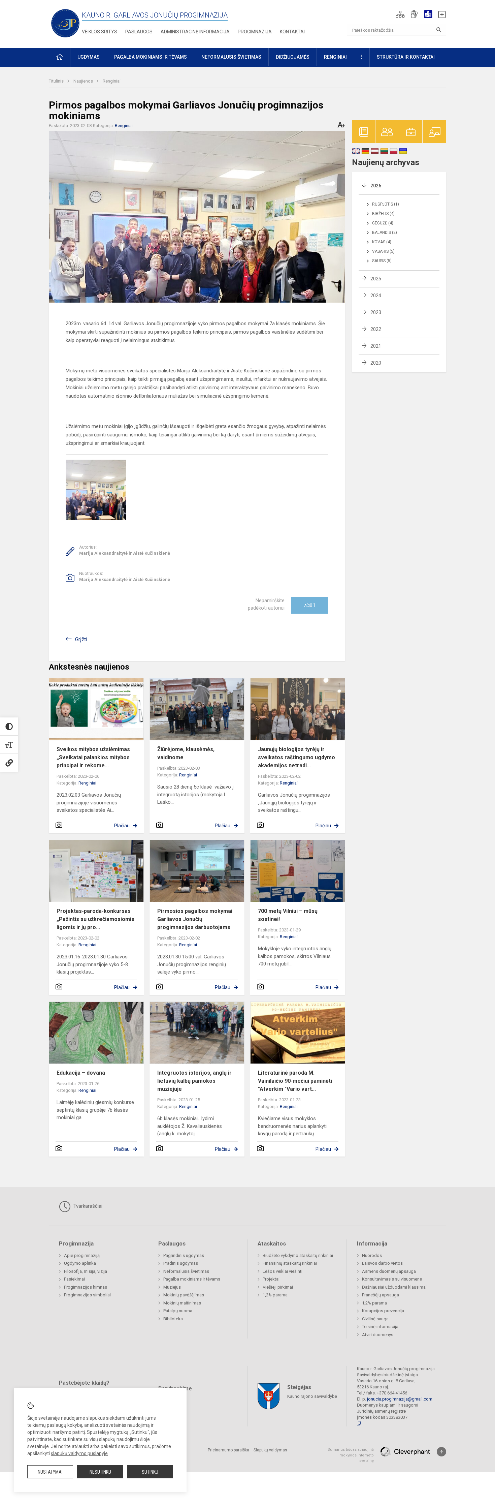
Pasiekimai (74, 1279)
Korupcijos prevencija (383, 1310)
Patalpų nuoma (177, 1310)
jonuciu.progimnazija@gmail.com (399, 1399)
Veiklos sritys (99, 31)
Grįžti (81, 639)
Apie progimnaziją (82, 1255)
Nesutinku (100, 1472)
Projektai (271, 1279)
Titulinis (57, 81)
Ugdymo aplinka (80, 1263)
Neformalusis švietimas (186, 1271)
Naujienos (83, 81)
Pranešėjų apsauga (380, 1294)
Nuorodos (372, 1255)
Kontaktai (292, 31)
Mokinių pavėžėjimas (183, 1294)
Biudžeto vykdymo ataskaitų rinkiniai (298, 1255)
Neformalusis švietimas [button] (231, 57)
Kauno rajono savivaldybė (312, 1396)
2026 (375, 185)
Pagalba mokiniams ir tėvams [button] (150, 57)
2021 (375, 346)
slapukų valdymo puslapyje (79, 1453)
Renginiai (112, 81)
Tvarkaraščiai (87, 1206)
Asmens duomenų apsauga (389, 1271)
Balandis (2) (384, 232)
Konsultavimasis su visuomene (392, 1279)
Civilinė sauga (375, 1318)
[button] (400, 14)
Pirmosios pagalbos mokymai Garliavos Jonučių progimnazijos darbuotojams (194, 919)
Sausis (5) (382, 260)
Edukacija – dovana (81, 1073)
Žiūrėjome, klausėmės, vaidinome (185, 753)
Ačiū (310, 605)
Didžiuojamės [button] (292, 57)
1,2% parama (275, 1294)
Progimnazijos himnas (85, 1287)
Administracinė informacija (195, 31)
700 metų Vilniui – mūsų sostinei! (288, 915)
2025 (375, 278)
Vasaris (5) (383, 251)
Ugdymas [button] (88, 57)
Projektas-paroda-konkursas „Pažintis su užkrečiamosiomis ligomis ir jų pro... (95, 919)
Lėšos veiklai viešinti (282, 1271)
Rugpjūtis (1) (385, 204)
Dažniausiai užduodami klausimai (394, 1287)
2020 (375, 363)
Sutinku (150, 1472)
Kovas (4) (381, 242)
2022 (375, 329)
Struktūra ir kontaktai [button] (406, 57)
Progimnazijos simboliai (87, 1294)
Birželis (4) (383, 213)
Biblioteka (173, 1318)
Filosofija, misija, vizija (85, 1271)
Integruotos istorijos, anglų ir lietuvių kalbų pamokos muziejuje (194, 1081)
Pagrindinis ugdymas (183, 1255)
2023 (375, 312)
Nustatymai (50, 1472)
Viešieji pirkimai (278, 1287)
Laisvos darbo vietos (382, 1263)
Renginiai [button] (335, 57)
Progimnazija (255, 31)
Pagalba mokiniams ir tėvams (191, 1279)
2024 (375, 295)
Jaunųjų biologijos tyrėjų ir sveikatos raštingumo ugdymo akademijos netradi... (296, 757)
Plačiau (122, 825)
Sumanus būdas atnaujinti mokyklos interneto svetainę (351, 1455)
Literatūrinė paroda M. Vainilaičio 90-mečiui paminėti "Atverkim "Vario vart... (295, 1081)
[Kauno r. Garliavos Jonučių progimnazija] (65, 23)
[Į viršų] (441, 1451)
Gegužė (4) (382, 223)
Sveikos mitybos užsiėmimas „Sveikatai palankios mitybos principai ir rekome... (93, 757)
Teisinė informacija (380, 1326)
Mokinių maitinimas (182, 1302)
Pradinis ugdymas (180, 1263)
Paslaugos (139, 31)
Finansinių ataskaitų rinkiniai (290, 1263)
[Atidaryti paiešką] (438, 29)
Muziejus (172, 1287)
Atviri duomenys (377, 1334)
